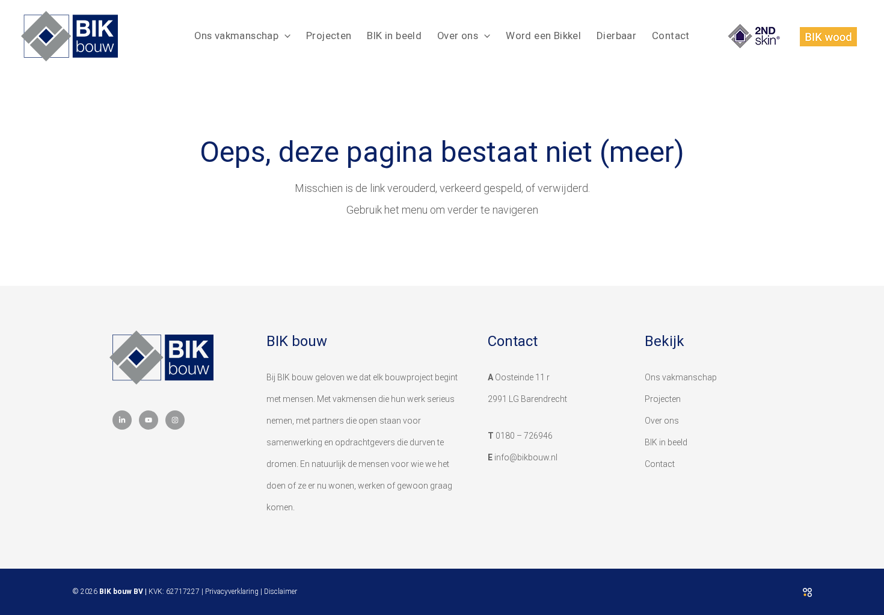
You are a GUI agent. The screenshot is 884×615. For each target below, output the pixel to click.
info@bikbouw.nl (525, 457)
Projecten (329, 35)
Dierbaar (616, 35)
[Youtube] (148, 420)
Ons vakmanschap (236, 35)
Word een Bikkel (543, 35)
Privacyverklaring (232, 591)
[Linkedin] (122, 420)
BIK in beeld (394, 35)
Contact (671, 35)
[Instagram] (175, 420)
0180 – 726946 (524, 435)
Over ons (457, 35)
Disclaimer (280, 591)
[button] (284, 35)
